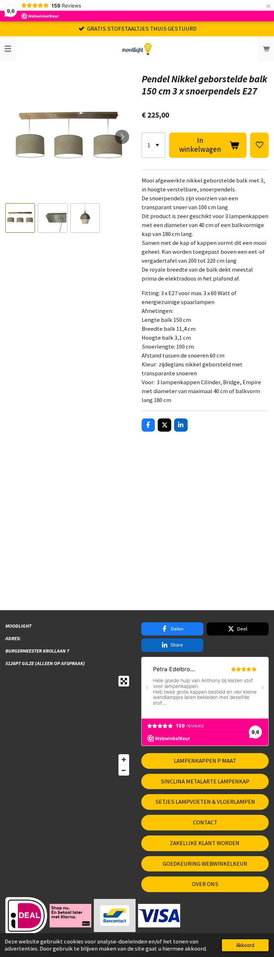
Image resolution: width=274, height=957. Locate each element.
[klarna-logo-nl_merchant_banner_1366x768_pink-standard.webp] (71, 915)
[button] (20, 218)
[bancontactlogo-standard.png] (115, 915)
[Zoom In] (123, 759)
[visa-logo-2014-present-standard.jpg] (159, 915)
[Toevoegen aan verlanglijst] (259, 145)
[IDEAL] (26, 915)
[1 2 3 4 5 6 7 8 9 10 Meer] (154, 145)
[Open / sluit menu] (8, 48)
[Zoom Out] (123, 770)
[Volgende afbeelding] (122, 137)
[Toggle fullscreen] (123, 681)
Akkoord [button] (245, 945)
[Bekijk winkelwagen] (266, 48)
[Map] (69, 725)
